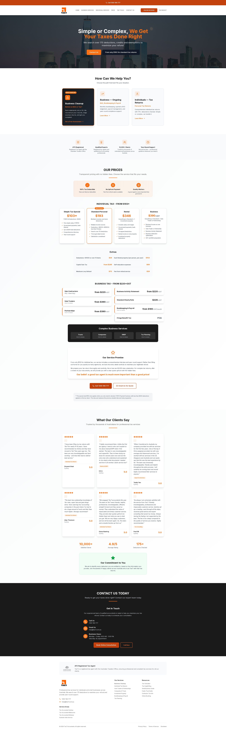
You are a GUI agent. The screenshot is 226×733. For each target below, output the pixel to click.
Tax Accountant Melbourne (67, 712)
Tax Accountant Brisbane (66, 715)
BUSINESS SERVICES (87, 10)
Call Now (126, 645)
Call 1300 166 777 (114, 3)
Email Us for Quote (126, 386)
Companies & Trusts (120, 691)
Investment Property (120, 693)
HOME (77, 10)
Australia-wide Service (65, 717)
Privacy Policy (142, 726)
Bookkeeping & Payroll (121, 696)
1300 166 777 (93, 623)
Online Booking (146, 696)
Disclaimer (164, 726)
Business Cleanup (120, 683)
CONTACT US (130, 10)
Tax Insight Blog (146, 686)
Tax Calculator (146, 683)
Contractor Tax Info (147, 693)
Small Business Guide (148, 688)
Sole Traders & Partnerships (122, 688)
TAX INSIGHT (163, 10)
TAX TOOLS (120, 10)
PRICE (113, 10)
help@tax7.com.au (95, 630)
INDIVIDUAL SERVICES (102, 10)
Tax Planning (118, 698)
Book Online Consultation (106, 645)
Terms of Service (154, 726)
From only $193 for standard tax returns (121, 52)
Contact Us (94, 52)
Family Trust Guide (147, 691)
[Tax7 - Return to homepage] (64, 10)
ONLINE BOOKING (149, 10)
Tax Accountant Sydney (66, 710)
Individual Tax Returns (120, 686)
